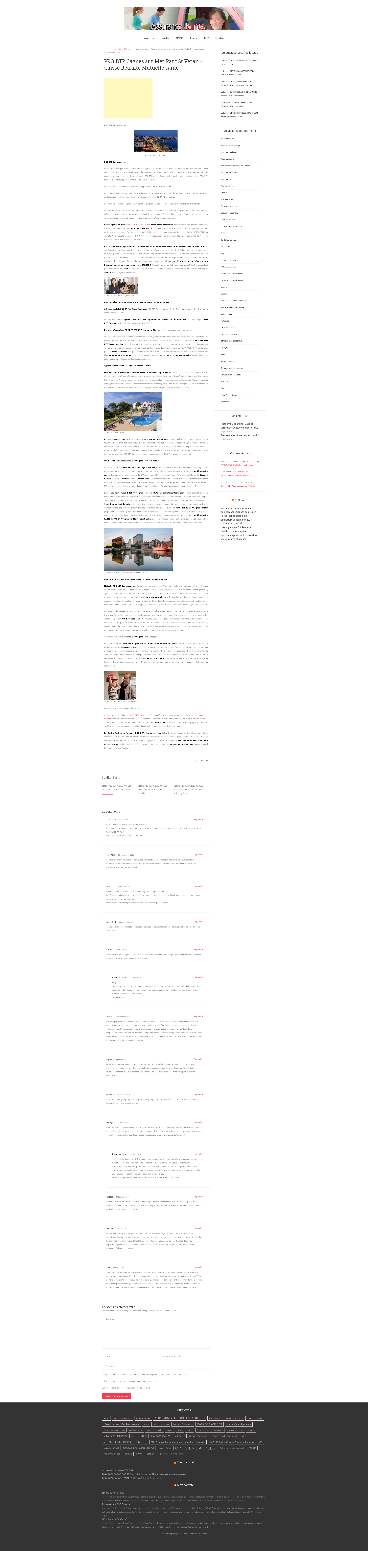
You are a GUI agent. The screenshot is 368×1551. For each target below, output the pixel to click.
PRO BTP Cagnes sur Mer (139, 224)
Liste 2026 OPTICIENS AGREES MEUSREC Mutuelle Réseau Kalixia (152, 789)
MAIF (144, 1436)
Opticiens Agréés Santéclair (232, 1448)
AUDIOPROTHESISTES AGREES (180, 1418)
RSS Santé (241, 500)
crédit (152, 722)
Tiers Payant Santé (229, 395)
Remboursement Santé (231, 374)
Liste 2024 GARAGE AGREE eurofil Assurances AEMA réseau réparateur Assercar (144, 1474)
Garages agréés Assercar (114, 1430)
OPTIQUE (179, 38)
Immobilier (220, 38)
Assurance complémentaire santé (167, 49)
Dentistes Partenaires (121, 1424)
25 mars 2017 (122, 1228)
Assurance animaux (229, 152)
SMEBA (150, 1454)
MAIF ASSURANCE (160, 1436)
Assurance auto (142, 49)
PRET (206, 38)
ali (110, 819)
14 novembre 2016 (122, 1016)
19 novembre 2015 (126, 855)
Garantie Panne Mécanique (232, 273)
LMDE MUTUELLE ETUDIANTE (210, 1430)
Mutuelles (165, 38)
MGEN (142, 1442)
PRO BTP (252, 1448)
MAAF (251, 1430)
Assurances (149, 38)
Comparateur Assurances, (232, 226)
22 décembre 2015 (123, 886)
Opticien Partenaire (229, 334)
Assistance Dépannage (230, 145)
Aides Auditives (227, 138)
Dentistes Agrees (228, 240)
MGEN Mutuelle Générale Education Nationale (231, 1442)
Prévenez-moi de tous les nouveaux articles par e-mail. (127, 1387)
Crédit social (185, 1462)
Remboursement (228, 361)
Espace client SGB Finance (116, 1504)
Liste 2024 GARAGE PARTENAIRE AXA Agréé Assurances (132, 1478)
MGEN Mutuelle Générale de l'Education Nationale (178, 1442)
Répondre (198, 819)
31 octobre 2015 (121, 819)
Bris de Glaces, (227, 199)
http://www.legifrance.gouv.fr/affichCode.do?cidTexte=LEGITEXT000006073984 (145, 1177)
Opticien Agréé (164, 1448)
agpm (106, 1418)
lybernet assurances (235, 1430)
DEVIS (146, 1424)
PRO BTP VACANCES (112, 1454)
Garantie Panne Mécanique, (232, 280)
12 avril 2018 (135, 977)
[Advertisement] (128, 98)
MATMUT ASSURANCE (198, 1436)
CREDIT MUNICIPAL (254, 1418)
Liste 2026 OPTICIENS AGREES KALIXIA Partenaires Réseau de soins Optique (189, 789)
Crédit (223, 233)
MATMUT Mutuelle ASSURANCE (224, 1436)
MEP (243, 1436)
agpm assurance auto (122, 1418)
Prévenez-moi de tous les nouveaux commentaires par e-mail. (130, 1381)
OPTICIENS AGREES (195, 1448)
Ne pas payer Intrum (113, 1492)
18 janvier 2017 (121, 1059)
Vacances (199, 49)
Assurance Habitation (230, 172)
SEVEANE (128, 1454)
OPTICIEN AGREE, (228, 327)
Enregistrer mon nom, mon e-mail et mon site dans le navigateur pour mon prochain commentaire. (144, 1374)
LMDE (190, 1430)
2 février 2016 (121, 949)
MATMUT (180, 1436)
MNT (260, 1442)
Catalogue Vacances (229, 206)
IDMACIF (170, 1430)
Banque (224, 192)
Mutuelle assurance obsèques (234, 300)
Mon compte (185, 1485)
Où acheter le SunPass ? (114, 1519)
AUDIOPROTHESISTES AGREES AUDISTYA (226, 1418)
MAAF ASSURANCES (115, 1436)
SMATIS (139, 1454)
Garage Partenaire (183, 1424)
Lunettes (224, 293)
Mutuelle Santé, (227, 314)
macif (133, 1436)
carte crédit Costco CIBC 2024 (118, 1470)
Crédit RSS (241, 416)
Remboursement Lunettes (232, 368)
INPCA (180, 1430)
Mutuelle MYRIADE (111, 1448)
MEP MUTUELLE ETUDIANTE (119, 1442)
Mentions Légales (168, 1533)
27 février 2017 (122, 1122)
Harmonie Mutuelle (154, 1430)
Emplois (224, 253)
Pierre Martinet (125, 49)
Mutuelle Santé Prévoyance (232, 307)
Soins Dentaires (171, 1454)
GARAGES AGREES (228, 266)
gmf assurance (135, 1430)
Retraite (193, 38)
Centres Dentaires (228, 219)
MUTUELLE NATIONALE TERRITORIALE (138, 1448)
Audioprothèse (227, 186)
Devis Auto (225, 246)
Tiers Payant (226, 388)
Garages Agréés (238, 1424)
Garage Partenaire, (229, 260)
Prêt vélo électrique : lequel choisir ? (240, 435)
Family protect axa (161, 1424)
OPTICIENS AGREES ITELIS (231, 341)
